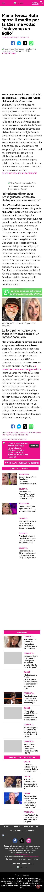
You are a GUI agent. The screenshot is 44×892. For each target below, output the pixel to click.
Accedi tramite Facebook (23, 464)
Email (10, 440)
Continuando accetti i (22, 445)
